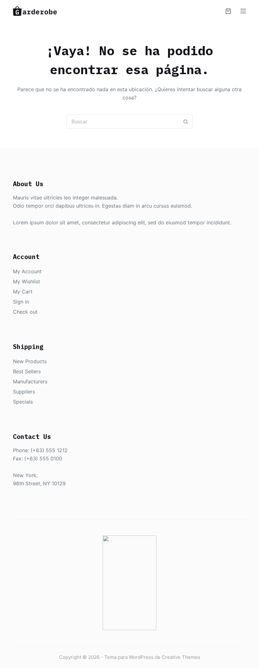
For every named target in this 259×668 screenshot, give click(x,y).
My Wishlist (26, 281)
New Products (30, 361)
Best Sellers (27, 371)
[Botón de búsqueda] (185, 122)
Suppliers (24, 391)
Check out (25, 312)
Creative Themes (181, 657)
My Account (27, 271)
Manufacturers (30, 381)
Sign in (21, 302)
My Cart (23, 291)
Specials (23, 402)
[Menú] (243, 11)
